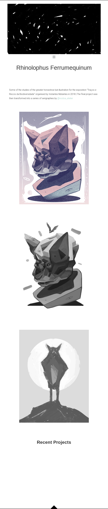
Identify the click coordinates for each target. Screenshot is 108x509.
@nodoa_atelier (65, 98)
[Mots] (54, 29)
